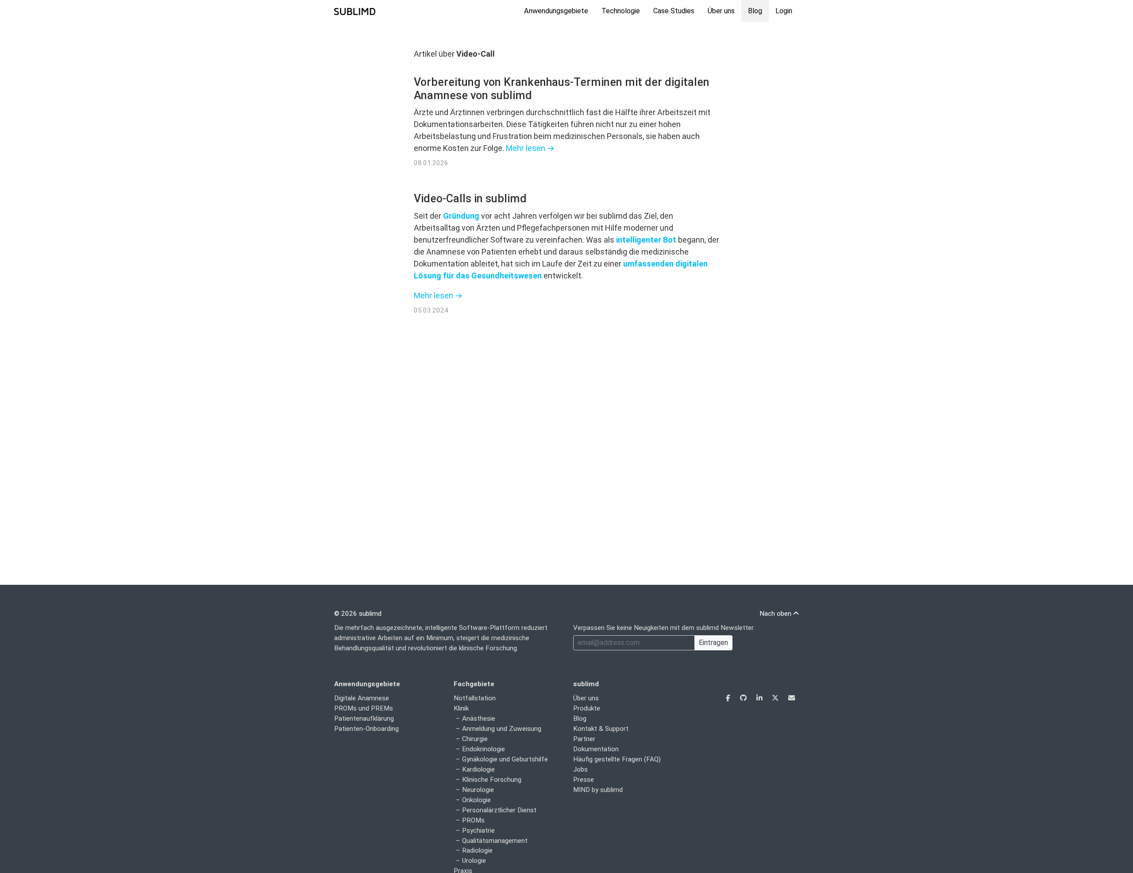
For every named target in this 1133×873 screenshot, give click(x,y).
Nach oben (776, 614)
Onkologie (476, 800)
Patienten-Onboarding (366, 729)
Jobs (580, 769)
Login (783, 11)
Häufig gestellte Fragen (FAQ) (617, 759)
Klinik (461, 708)
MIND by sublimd (598, 790)
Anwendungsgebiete (556, 11)
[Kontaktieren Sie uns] (791, 698)
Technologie (620, 11)
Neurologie (478, 790)
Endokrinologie (483, 749)
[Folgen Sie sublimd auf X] (776, 698)
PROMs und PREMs (363, 708)
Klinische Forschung (491, 780)
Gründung (461, 215)
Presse (583, 780)
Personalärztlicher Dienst (499, 810)
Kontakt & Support (600, 729)
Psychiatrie (478, 830)
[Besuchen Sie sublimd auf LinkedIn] (760, 698)
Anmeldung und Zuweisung (501, 729)
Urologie (474, 861)
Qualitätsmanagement (495, 841)
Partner (584, 739)
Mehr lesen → (530, 148)
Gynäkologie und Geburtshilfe (505, 759)
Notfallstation (475, 698)
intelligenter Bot (646, 239)
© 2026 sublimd (358, 614)
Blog (755, 11)
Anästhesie (478, 718)
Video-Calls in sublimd (470, 198)
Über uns (721, 11)
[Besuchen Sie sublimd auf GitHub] (744, 698)
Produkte (586, 708)
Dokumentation (596, 749)
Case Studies (673, 11)
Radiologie (477, 850)
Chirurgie (475, 739)
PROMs (473, 820)
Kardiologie (478, 769)
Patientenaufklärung (364, 718)
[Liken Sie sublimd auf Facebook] (729, 698)
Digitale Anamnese (361, 698)
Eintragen (713, 642)
